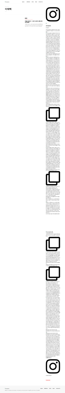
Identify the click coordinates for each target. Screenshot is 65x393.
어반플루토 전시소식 (27, 19)
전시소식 (32, 19)
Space (23, 1)
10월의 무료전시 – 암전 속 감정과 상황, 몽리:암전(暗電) (34, 21)
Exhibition (28, 1)
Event (36, 1)
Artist (33, 1)
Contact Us (41, 1)
